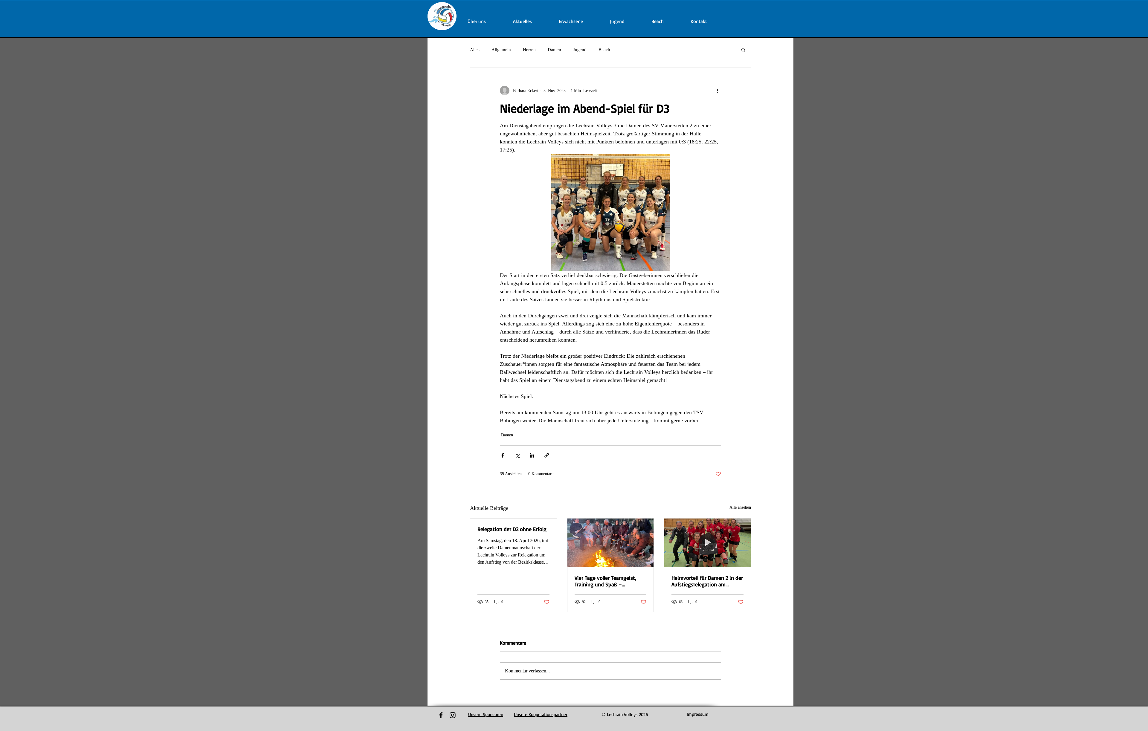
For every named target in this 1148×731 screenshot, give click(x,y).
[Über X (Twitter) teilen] (517, 455)
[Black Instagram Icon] (453, 715)
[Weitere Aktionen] (717, 90)
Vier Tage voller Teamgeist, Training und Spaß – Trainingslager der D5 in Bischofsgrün (605, 581)
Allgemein (501, 49)
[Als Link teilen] (546, 455)
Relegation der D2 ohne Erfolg (511, 529)
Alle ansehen (740, 507)
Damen (554, 49)
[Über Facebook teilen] (503, 455)
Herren (529, 49)
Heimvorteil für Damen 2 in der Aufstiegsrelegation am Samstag (707, 581)
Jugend (580, 49)
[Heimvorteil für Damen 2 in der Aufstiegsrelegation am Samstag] (707, 543)
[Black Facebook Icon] (441, 715)
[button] (743, 49)
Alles (475, 49)
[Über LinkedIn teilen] (532, 455)
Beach (604, 49)
